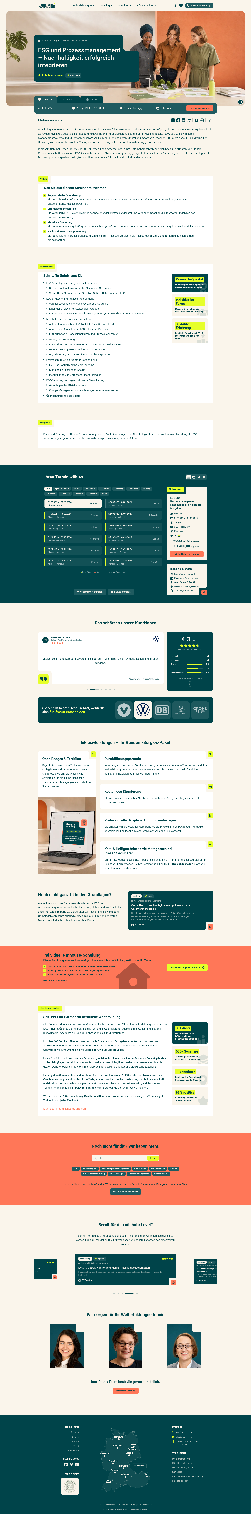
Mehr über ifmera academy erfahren (64, 1108)
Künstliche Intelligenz (182, 1463)
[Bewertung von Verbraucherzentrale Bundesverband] (124, 710)
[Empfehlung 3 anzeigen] (122, 1293)
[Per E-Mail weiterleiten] (188, 120)
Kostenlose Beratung (125, 1390)
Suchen (153, 1158)
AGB (100, 1505)
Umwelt (173, 1168)
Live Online (63, 489)
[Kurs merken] (209, 120)
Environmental (161, 1173)
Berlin (77, 489)
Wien (104, 494)
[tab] (188, 477)
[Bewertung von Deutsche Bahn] (162, 710)
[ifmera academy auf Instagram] (71, 1464)
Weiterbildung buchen (185, 554)
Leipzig (146, 489)
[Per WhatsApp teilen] (183, 120)
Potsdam (79, 494)
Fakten (75, 1441)
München (51, 494)
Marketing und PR (180, 1481)
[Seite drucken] (196, 120)
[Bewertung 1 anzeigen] (87, 689)
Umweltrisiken (158, 1168)
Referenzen (73, 1450)
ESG (76, 1168)
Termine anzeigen (198, 108)
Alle (48, 489)
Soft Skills (177, 1472)
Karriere (75, 1437)
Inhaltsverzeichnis (48, 120)
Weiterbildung (50, 40)
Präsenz (70, 99)
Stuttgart (93, 494)
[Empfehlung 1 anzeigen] (114, 1293)
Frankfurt (104, 489)
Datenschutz (110, 1505)
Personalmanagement (182, 1467)
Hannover (133, 489)
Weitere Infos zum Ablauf (55, 980)
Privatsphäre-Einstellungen (142, 1505)
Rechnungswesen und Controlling (187, 1476)
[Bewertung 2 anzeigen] (91, 689)
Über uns (74, 1432)
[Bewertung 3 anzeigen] (98, 689)
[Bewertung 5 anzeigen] (110, 689)
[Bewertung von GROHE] (200, 710)
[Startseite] (39, 41)
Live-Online (47, 99)
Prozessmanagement (139, 1173)
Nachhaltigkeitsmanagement (73, 40)
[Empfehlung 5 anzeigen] (134, 1293)
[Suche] (174, 5)
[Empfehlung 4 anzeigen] (126, 1293)
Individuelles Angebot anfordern (185, 967)
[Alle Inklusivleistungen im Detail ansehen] (187, 579)
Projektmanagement (181, 1459)
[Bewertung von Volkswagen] (143, 710)
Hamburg (118, 489)
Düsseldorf (90, 489)
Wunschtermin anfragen (91, 592)
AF (190, 684)
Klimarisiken (140, 1168)
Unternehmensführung (94, 1173)
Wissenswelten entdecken (125, 1191)
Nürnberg (65, 494)
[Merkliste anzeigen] (181, 5)
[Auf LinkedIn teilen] (173, 120)
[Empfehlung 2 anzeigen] (118, 1293)
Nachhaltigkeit (89, 1168)
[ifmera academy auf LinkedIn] (66, 1464)
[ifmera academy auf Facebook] (77, 1464)
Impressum (123, 1505)
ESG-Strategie (116, 1173)
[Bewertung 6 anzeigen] (114, 689)
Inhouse (93, 99)
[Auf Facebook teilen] (178, 120)
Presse (75, 1446)
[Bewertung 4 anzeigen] (106, 689)
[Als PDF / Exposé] (201, 120)
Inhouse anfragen (122, 592)
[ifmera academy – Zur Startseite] (47, 5)
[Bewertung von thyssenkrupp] (181, 710)
